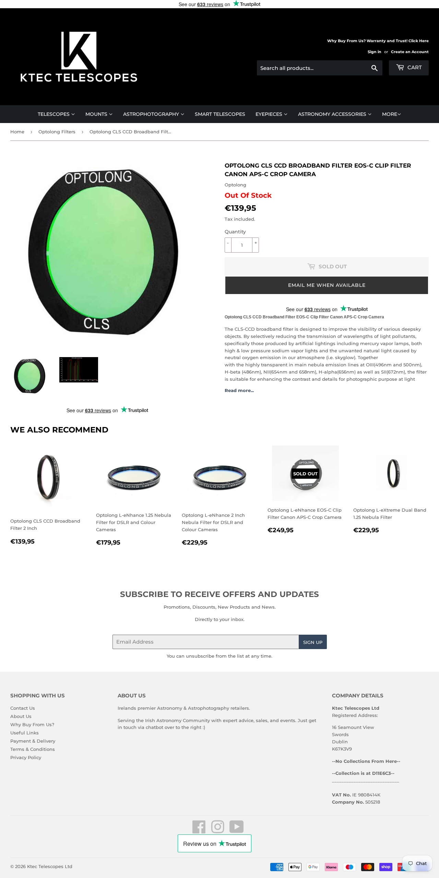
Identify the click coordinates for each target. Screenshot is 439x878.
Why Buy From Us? (32, 724)
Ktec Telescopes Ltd (49, 866)
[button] (327, 285)
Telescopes (54, 114)
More (389, 114)
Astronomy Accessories (333, 114)
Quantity (235, 232)
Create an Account (410, 51)
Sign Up (312, 642)
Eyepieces (270, 114)
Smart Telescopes (220, 114)
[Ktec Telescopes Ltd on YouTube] (236, 830)
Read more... (239, 390)
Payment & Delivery (32, 741)
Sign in (374, 51)
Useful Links (24, 732)
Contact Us (22, 708)
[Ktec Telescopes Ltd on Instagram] (218, 830)
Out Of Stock (248, 195)
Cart (414, 67)
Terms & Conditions (32, 749)
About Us (21, 716)
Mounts (97, 114)
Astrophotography (151, 114)
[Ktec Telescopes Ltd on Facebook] (199, 830)
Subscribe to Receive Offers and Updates (219, 594)
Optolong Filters (56, 131)
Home (17, 131)
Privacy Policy (25, 757)
